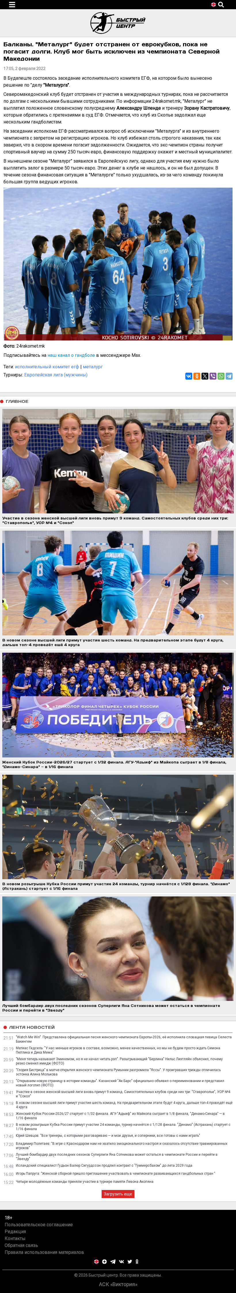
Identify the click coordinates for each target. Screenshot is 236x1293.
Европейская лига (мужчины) (55, 375)
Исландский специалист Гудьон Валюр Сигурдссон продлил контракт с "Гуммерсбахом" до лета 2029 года (104, 1165)
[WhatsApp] (221, 376)
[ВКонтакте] (188, 376)
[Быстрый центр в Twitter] (129, 1261)
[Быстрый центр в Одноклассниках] (137, 1261)
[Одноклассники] (196, 376)
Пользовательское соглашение (39, 1224)
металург (93, 367)
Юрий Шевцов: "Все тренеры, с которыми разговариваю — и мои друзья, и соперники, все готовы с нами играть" (108, 1136)
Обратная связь (21, 1245)
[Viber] (213, 376)
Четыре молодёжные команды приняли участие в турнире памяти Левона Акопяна (84, 1182)
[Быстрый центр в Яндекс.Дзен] (104, 1261)
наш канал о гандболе (71, 355)
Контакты (15, 1238)
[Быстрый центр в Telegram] (113, 1261)
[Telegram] (229, 376)
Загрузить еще (118, 1194)
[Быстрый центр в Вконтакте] (121, 1261)
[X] (204, 376)
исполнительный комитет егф (47, 367)
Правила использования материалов (44, 1252)
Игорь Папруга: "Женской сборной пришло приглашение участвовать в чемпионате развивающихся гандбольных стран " (115, 1174)
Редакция (15, 1231)
